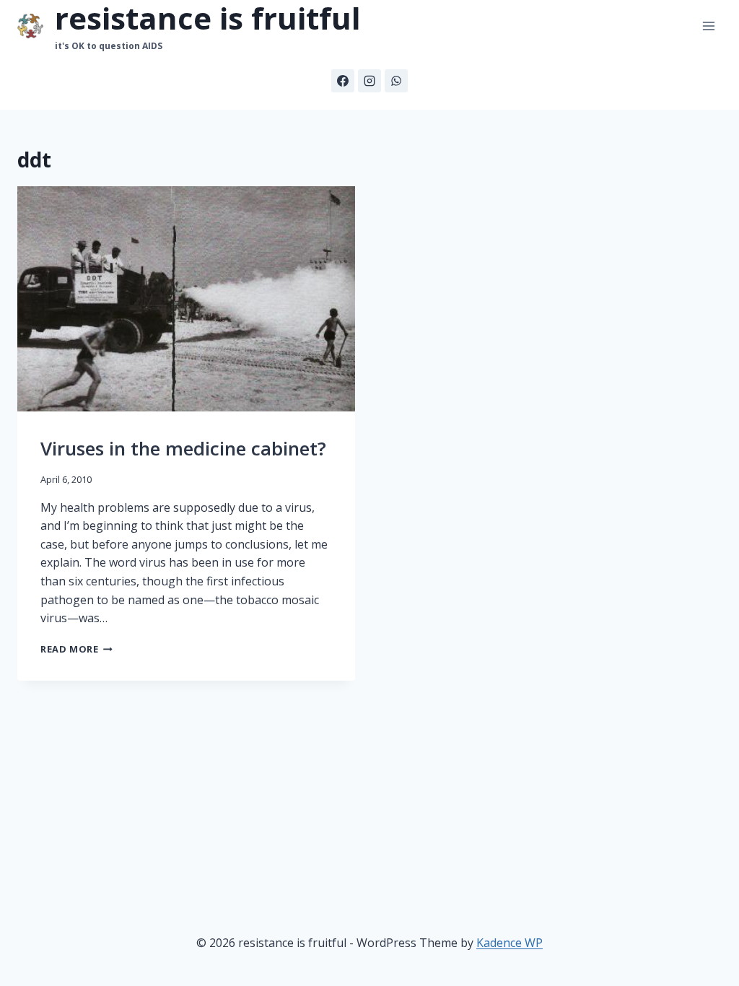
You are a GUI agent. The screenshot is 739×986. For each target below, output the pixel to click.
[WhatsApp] (396, 80)
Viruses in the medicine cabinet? (183, 448)
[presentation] (186, 298)
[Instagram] (369, 80)
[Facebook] (342, 80)
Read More (76, 648)
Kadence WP (509, 943)
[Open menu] (708, 26)
